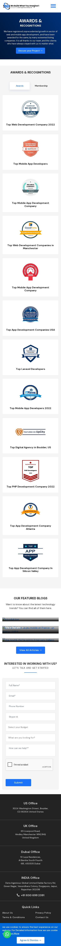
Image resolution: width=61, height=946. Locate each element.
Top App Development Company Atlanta (30, 527)
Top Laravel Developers (30, 369)
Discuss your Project (29, 50)
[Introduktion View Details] (30, 619)
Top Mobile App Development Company (30, 204)
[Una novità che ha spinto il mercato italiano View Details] (30, 640)
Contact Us (42, 917)
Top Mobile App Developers (30, 163)
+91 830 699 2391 (32, 895)
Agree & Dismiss (29, 940)
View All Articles (29, 650)
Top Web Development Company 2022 (30, 124)
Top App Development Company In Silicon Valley (31, 569)
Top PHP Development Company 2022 (31, 486)
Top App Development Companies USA (30, 329)
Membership (41, 85)
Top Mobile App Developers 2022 (30, 408)
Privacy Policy (43, 912)
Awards (19, 85)
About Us (7, 912)
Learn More (13, 933)
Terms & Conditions (13, 917)
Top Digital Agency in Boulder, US (30, 447)
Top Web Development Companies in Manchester (30, 247)
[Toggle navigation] (53, 6)
